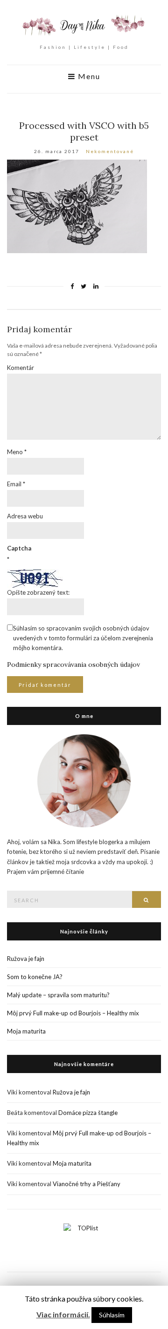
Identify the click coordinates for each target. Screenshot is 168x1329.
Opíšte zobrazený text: (38, 592)
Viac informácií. (63, 1314)
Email (16, 484)
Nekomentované (110, 151)
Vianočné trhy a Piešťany (86, 1184)
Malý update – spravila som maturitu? (58, 995)
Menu (88, 76)
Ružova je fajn (25, 958)
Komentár (20, 367)
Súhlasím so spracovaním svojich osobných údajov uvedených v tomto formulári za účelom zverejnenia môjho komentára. (83, 637)
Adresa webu (25, 516)
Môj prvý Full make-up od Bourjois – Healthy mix (73, 1013)
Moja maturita (26, 1031)
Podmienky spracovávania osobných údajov (73, 664)
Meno (17, 452)
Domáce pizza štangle (88, 1112)
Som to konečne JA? (35, 976)
